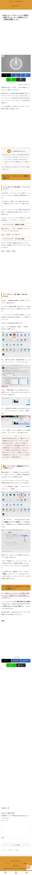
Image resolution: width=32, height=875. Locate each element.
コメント (4, 820)
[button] (21, 79)
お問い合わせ (16, 865)
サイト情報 (24, 863)
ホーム (8, 863)
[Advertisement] (16, 37)
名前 (2, 837)
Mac (4, 620)
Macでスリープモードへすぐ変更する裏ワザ (16, 154)
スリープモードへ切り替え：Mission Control (15, 159)
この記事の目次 (16, 151)
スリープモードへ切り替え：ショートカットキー (17, 157)
